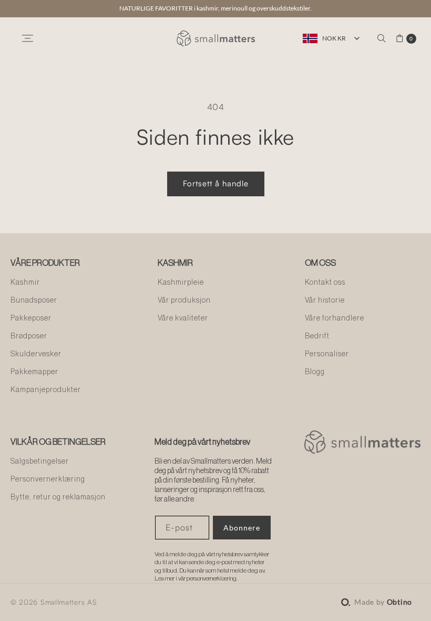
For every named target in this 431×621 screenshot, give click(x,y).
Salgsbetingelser (40, 461)
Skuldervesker (36, 354)
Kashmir (25, 282)
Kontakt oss (325, 282)
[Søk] (381, 38)
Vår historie (325, 300)
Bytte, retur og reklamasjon (58, 497)
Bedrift (317, 336)
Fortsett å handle (216, 183)
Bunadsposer (34, 300)
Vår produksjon (184, 300)
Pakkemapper (34, 372)
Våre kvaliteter (183, 318)
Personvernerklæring (48, 479)
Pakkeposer (31, 318)
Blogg (315, 372)
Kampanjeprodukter (46, 390)
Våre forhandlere (334, 318)
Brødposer (29, 336)
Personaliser (327, 354)
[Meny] (27, 38)
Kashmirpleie (181, 282)
